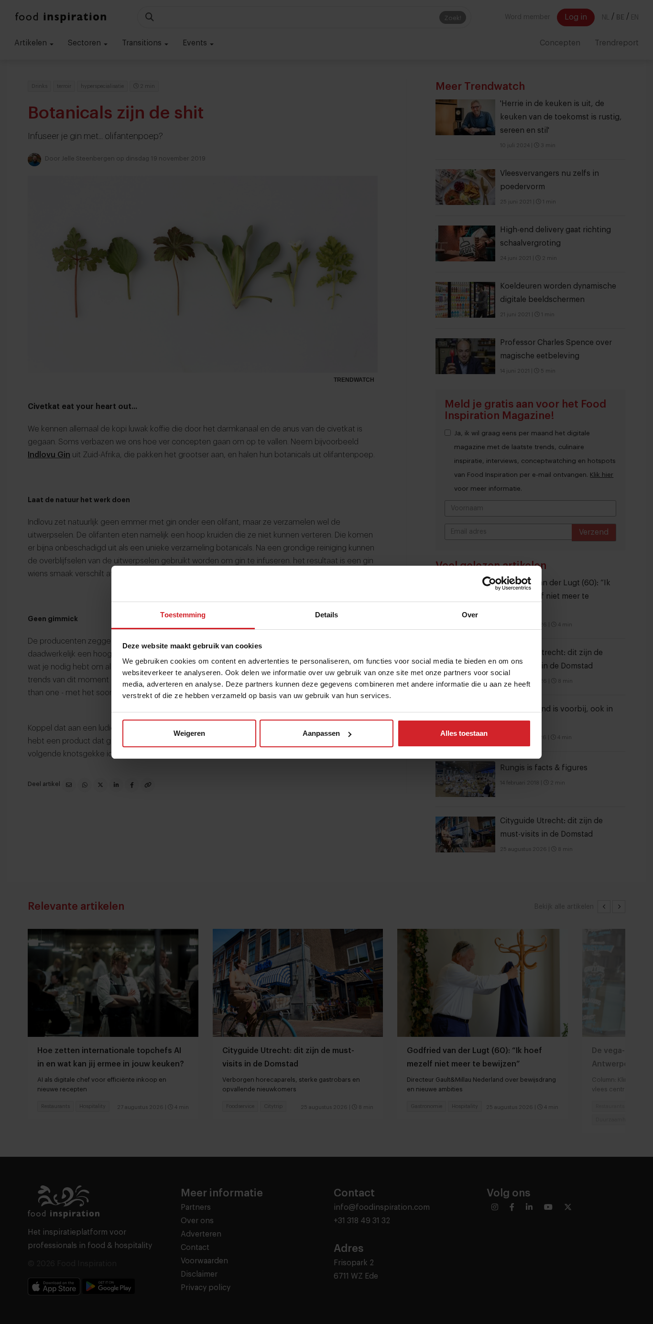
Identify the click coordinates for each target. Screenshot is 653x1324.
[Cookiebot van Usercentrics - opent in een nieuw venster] (489, 583)
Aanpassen (321, 733)
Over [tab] (470, 615)
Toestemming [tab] (183, 615)
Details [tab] (326, 615)
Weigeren (189, 733)
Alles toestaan (464, 733)
